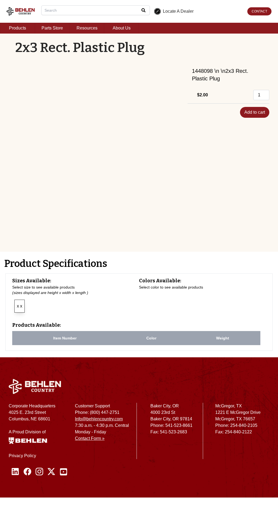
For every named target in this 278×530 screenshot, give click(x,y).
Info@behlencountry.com (99, 419)
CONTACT (259, 11)
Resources (87, 28)
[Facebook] (27, 472)
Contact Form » (90, 438)
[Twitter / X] (51, 472)
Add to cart (254, 112)
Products (17, 28)
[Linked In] (15, 472)
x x (19, 306)
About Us (122, 28)
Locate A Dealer (178, 11)
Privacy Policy (22, 455)
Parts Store (52, 28)
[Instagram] (39, 472)
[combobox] (95, 10)
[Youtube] (63, 472)
